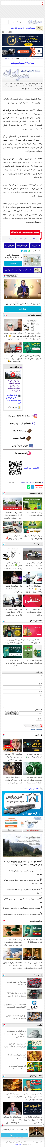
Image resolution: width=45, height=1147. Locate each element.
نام (41, 676)
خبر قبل (11, 245)
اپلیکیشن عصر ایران (31, 468)
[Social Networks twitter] (25, 251)
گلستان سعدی (19, 438)
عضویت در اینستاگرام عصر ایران (20, 416)
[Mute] (10, 297)
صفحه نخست (39, 58)
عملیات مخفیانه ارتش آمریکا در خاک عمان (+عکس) (21, 908)
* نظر (40, 692)
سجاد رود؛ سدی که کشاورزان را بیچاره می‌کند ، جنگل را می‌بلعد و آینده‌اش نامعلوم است (14, 386)
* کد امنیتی (38, 710)
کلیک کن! (22, 309)
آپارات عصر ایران (20, 453)
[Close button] (43, 1125)
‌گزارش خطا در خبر (39, 487)
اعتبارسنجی (39, 729)
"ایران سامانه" (18, 1144)
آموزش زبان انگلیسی (20, 445)
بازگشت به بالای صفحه (32, 789)
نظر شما (39, 672)
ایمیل (40, 684)
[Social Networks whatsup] (29, 251)
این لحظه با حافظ (19, 430)
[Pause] (6, 297)
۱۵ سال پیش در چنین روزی (20, 423)
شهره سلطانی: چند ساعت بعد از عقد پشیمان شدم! (21, 914)
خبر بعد (34, 245)
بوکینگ (33, 729)
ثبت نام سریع (14, 1134)
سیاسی (33, 58)
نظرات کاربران (22, 245)
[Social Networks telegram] (22, 251)
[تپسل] (5, 276)
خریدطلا (13, 263)
